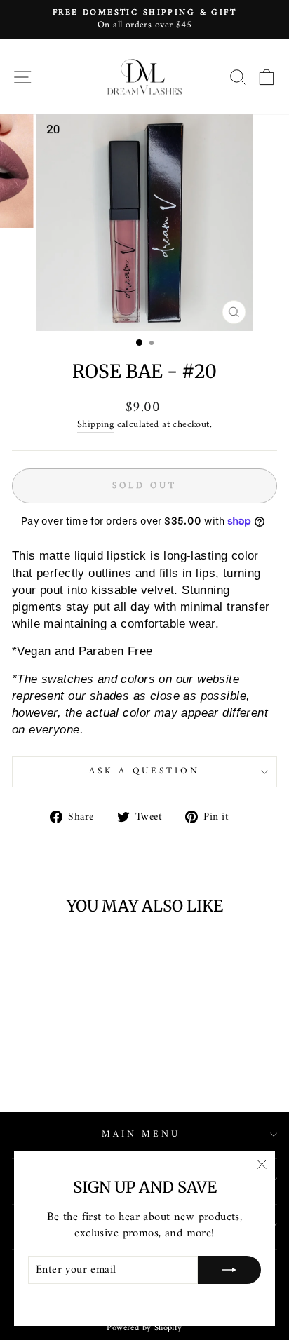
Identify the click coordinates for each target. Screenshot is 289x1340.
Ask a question (145, 771)
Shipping (95, 425)
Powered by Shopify (144, 1328)
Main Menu (141, 1134)
